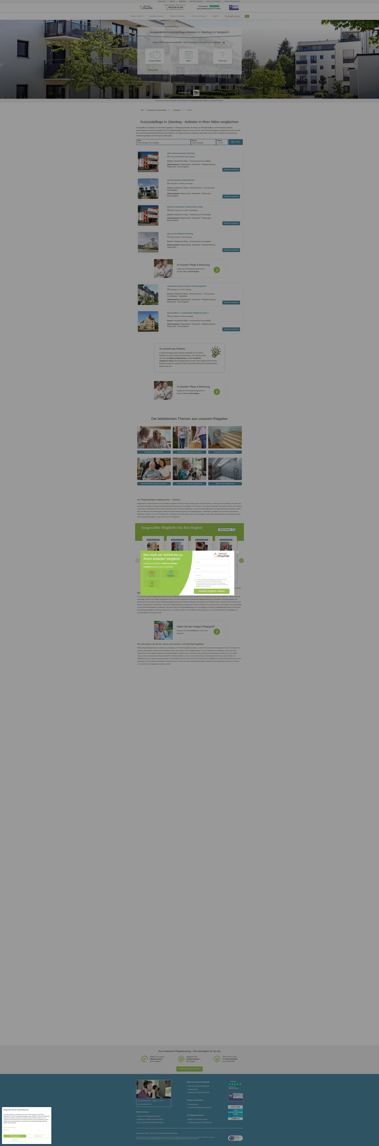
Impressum (6, 1130)
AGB (218, 579)
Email (197, 562)
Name (197, 569)
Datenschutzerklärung (209, 579)
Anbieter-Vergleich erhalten (212, 591)
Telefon (198, 575)
